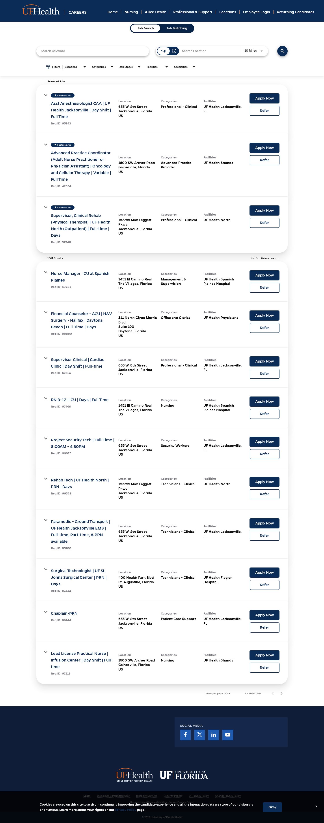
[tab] (145, 28)
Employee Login (256, 12)
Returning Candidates (295, 12)
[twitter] (199, 735)
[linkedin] (213, 735)
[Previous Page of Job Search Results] (272, 693)
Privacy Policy (125, 810)
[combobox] (93, 51)
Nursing (131, 12)
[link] (162, 109)
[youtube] (227, 735)
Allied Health (155, 12)
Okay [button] (272, 807)
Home (113, 12)
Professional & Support (192, 12)
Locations (227, 12)
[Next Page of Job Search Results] (281, 693)
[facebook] (185, 735)
